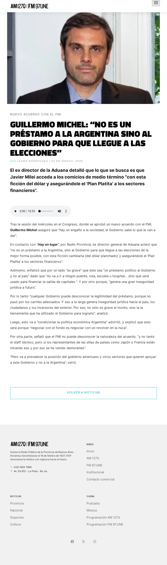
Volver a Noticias (83, 392)
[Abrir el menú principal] (156, 3)
